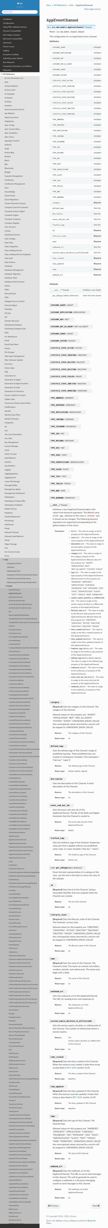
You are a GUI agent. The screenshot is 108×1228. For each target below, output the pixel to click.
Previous (54, 1206)
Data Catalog (10, 239)
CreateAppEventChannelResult (19, 666)
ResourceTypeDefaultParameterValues (22, 1028)
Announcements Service (14, 109)
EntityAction (13, 865)
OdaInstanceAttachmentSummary (20, 966)
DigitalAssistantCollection (17, 840)
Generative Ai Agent (13, 380)
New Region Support (11, 35)
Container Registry (12, 223)
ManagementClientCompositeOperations (22, 575)
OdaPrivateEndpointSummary (19, 1006)
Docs (48, 5)
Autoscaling (9, 153)
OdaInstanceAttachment (17, 955)
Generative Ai (10, 376)
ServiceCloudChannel (16, 1046)
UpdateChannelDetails (16, 1129)
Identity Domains (12, 419)
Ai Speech (9, 98)
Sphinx (59, 1221)
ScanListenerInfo (14, 1042)
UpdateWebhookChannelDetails (20, 1202)
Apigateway (9, 121)
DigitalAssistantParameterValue (19, 854)
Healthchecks (10, 407)
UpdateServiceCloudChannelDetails (21, 1176)
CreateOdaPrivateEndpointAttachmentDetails (24, 749)
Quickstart (7, 43)
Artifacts (8, 145)
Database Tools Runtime (14, 282)
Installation (7, 19)
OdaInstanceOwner (15, 970)
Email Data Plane (11, 344)
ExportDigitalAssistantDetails (19, 898)
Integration (9, 423)
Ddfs (7, 297)
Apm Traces (9, 137)
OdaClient (10, 567)
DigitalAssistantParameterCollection (21, 847)
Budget (7, 172)
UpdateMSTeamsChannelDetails (20, 1155)
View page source (92, 9)
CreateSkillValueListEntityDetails (20, 789)
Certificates (9, 180)
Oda (6, 560)
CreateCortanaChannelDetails (19, 687)
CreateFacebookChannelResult (19, 706)
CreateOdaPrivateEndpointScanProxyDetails (24, 756)
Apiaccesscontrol (11, 117)
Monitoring (9, 521)
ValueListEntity (14, 1205)
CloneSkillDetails (14, 640)
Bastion (8, 157)
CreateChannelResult (16, 684)
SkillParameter (14, 1057)
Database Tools (11, 278)
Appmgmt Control (12, 141)
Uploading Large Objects (13, 58)
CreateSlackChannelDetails (18, 796)
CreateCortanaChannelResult (19, 691)
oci (20, 3)
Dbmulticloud (10, 294)
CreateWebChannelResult (17, 821)
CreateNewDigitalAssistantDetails (20, 727)
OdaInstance (13, 952)
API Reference (9, 74)
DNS (7, 333)
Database (8, 266)
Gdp (6, 372)
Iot (6, 427)
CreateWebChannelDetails (18, 818)
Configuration (8, 23)
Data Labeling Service (13, 250)
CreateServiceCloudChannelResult (21, 771)
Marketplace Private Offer (15, 501)
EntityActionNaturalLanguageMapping (22, 876)
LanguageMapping (15, 934)
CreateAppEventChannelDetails (20, 662)
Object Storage (11, 544)
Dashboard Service (12, 235)
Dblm (7, 290)
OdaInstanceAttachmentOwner (19, 963)
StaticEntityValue (15, 1075)
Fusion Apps (9, 368)
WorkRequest (13, 1216)
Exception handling (11, 55)
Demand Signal (11, 305)
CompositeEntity (14, 644)
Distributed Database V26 (15, 329)
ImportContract (14, 919)
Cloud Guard (10, 196)
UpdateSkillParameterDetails (18, 1184)
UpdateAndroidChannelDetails (19, 1115)
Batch (7, 160)
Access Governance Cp (14, 78)
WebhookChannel (15, 1213)
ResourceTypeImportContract (19, 1032)
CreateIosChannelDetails (17, 713)
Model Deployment (12, 517)
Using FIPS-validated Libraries (15, 27)
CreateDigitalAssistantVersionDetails (21, 698)
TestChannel (13, 1086)
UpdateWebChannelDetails (18, 1198)
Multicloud (9, 525)
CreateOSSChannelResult (17, 738)
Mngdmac (9, 513)
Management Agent (13, 489)
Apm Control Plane (12, 129)
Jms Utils (8, 438)
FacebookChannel (15, 912)
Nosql (7, 540)
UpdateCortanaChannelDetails (19, 1133)
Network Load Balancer (14, 536)
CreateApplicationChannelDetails (20, 669)
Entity (11, 861)
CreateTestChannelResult (17, 803)
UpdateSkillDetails (15, 1180)
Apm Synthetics (11, 133)
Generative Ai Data (12, 388)
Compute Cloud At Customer (16, 207)
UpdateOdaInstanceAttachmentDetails (22, 1162)
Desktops (8, 309)
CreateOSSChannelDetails (18, 734)
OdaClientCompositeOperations (19, 579)
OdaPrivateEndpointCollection (19, 992)
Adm (6, 82)
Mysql (7, 528)
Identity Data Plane (12, 415)
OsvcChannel (13, 1010)
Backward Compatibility (12, 39)
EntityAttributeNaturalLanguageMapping (23, 883)
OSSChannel (13, 948)
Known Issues (8, 47)
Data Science (10, 262)
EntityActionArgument (16, 868)
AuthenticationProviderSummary (20, 608)
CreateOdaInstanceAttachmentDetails (22, 742)
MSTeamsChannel (15, 937)
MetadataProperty (15, 941)
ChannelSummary (15, 633)
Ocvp (7, 556)
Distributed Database (13, 325)
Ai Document (10, 90)
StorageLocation (14, 1082)
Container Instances (13, 219)
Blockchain (9, 168)
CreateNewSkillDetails (16, 731)
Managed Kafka (11, 485)
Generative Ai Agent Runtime (16, 384)
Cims (7, 188)
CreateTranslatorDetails (17, 807)
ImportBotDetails (15, 916)
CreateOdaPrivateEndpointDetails (20, 753)
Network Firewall (11, 532)
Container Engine (11, 215)
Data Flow (9, 243)
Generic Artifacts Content (15, 395)
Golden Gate (10, 399)
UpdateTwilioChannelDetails (18, 1194)
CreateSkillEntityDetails (17, 782)
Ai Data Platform (11, 86)
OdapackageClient (13, 571)
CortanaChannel (14, 651)
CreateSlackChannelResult (18, 800)
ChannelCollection (15, 630)
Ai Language (9, 94)
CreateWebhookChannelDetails (19, 825)
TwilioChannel (14, 1111)
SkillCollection (14, 1053)
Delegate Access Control (14, 301)
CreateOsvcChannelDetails (18, 760)
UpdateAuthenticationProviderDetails (22, 1126)
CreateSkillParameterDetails (18, 785)
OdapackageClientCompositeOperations (22, 582)
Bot (10, 611)
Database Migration (13, 274)
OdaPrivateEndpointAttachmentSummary (23, 988)
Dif (6, 317)
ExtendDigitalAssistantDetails (19, 905)
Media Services (11, 509)
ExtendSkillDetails (15, 908)
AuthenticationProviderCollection (20, 604)
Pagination (7, 70)
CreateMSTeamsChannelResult (19, 724)
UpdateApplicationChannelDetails (20, 1122)
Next (95, 1206)
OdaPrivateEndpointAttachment (20, 981)
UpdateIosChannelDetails (17, 1151)
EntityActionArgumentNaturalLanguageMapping (24, 872)
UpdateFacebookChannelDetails (20, 1144)
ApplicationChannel (16, 597)
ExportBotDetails (15, 894)
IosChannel (12, 930)
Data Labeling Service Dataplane (18, 254)
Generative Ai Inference (14, 391)
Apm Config (9, 125)
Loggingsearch (10, 478)
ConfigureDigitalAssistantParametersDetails (24, 648)
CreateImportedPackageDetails (19, 709)
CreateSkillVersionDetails (17, 792)
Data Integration (11, 247)
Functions (9, 364)
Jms (6, 431)
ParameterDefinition (16, 1024)
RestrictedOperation (16, 1039)
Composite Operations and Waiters (17, 66)
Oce (6, 548)
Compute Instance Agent (15, 211)
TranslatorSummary (15, 1108)
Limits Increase (11, 454)
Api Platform (10, 113)
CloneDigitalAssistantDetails (18, 637)
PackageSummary (15, 1017)
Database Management (14, 270)
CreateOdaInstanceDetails (18, 745)
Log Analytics (10, 466)
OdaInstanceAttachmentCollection (21, 959)
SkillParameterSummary (17, 1064)
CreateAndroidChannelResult (19, 658)
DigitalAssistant (14, 836)
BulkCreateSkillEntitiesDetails (19, 615)
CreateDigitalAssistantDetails (19, 695)
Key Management (12, 442)
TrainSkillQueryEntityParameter (19, 1097)
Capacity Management (14, 176)
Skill (10, 1050)
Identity (8, 411)
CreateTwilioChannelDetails (18, 811)
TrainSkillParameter (15, 1093)
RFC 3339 (71, 1068)
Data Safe (9, 258)
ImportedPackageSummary (18, 926)
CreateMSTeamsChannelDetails (19, 720)
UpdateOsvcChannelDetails (18, 1173)
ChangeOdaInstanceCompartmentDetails (23, 619)
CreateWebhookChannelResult (19, 829)
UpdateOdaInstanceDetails (18, 1166)
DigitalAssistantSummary (17, 858)
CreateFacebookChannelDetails (19, 702)
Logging (6, 51)
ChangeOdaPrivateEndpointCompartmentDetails (24, 622)
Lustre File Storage (12, 482)
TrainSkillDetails (14, 1089)
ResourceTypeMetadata (17, 1035)
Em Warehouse (11, 337)
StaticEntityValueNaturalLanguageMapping (23, 1079)
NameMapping (14, 945)
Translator (12, 1100)
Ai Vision (8, 102)
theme (73, 1221)
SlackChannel (13, 1071)
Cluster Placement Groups (15, 203)
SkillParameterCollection (17, 1060)
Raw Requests (8, 62)
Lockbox (8, 462)
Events (7, 348)
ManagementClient (14, 563)
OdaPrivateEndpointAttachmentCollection (23, 984)
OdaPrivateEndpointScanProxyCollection (23, 999)
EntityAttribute (14, 879)
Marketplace (10, 497)
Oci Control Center (12, 552)
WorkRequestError (15, 1220)
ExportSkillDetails (15, 901)
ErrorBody (12, 890)
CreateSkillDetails (15, 778)
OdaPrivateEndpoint (16, 977)
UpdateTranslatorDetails (17, 1191)
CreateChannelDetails (16, 680)
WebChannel (13, 1209)
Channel (11, 626)
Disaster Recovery (12, 321)
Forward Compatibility (12, 31)
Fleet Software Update (14, 360)
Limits (7, 450)
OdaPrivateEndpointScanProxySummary (23, 1002)
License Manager (11, 446)
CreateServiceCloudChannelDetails (21, 767)
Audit (7, 149)
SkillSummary (13, 1068)
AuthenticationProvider (17, 600)
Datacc (7, 286)
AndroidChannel (14, 590)
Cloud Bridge (10, 192)
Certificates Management (15, 184)
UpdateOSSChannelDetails (18, 1158)
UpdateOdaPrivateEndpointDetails (21, 1169)
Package (11, 1013)
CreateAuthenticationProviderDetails (21, 677)
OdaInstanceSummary (16, 974)
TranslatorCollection (16, 1104)
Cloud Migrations (12, 200)
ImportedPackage (15, 923)
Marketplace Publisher (14, 505)
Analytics (8, 106)
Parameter (12, 1021)
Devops (8, 313)
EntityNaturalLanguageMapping (20, 887)
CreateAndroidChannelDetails (19, 655)
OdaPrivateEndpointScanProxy (19, 995)
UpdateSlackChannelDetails (18, 1187)
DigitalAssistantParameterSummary (21, 850)
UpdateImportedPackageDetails (20, 1147)
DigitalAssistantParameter (17, 843)
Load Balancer (10, 458)
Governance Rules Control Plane (18, 403)
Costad (7, 231)
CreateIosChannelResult (17, 716)
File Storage (9, 352)
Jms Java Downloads (13, 434)
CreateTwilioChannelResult (18, 814)
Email (7, 340)
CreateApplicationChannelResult (20, 673)
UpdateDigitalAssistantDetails (19, 1136)
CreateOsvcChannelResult (18, 764)
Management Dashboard (15, 493)
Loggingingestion (11, 474)
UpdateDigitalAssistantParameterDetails (22, 1140)
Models (9, 586)
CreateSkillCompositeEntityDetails (20, 774)
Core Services (10, 227)
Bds (6, 164)
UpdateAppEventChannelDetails (20, 1118)
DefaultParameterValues (17, 832)
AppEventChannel (15, 593)
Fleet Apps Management (14, 356)
